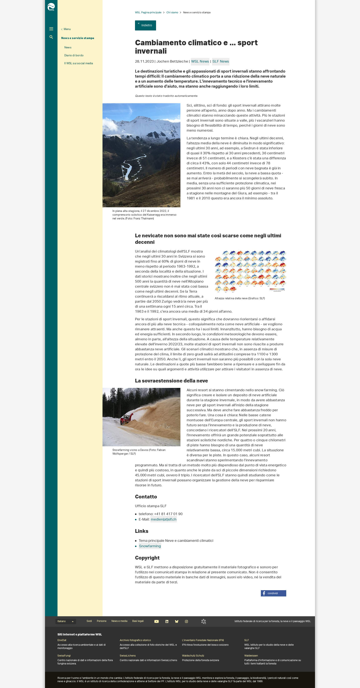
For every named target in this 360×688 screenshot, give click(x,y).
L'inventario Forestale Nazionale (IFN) (203, 640)
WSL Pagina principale (148, 12)
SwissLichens (128, 656)
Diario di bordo (74, 56)
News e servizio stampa (77, 38)
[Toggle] (51, 28)
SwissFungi (64, 656)
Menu (67, 29)
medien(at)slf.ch (163, 519)
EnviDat (62, 640)
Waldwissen (251, 656)
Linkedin (167, 621)
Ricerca (51, 37)
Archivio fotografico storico (135, 640)
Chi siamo (172, 12)
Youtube (156, 621)
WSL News (200, 61)
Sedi (89, 621)
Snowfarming (150, 546)
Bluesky (176, 621)
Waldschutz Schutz (193, 656)
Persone (101, 621)
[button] (273, 593)
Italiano (62, 621)
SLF (204, 621)
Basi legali (138, 621)
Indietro (146, 25)
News (67, 48)
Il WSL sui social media (78, 63)
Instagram (186, 621)
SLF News (220, 61)
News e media (119, 621)
